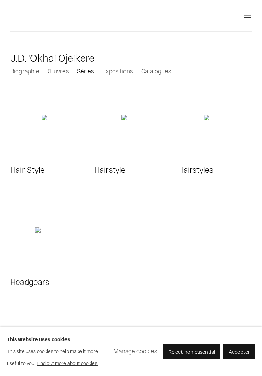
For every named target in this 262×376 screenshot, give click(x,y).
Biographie (24, 71)
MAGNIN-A (34, 16)
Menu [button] (247, 16)
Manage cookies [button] (135, 351)
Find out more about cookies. (67, 363)
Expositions (117, 71)
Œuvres (58, 71)
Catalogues (156, 71)
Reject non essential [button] (191, 351)
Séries (85, 71)
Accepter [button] (239, 351)
